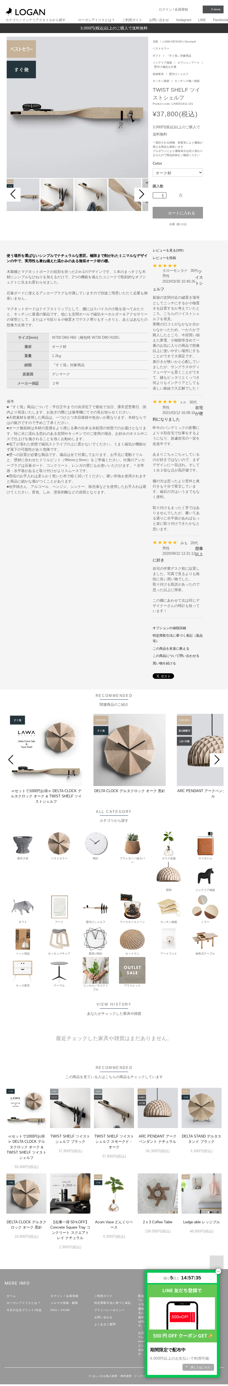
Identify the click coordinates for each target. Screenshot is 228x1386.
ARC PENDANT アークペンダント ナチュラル (158, 1139)
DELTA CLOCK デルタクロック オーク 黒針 (129, 791)
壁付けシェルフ (179, 74)
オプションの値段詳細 (169, 628)
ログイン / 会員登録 (174, 9)
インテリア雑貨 (163, 62)
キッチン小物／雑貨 (187, 80)
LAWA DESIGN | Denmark (179, 41)
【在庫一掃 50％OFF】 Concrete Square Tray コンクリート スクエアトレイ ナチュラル (70, 1230)
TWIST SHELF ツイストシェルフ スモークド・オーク (114, 1141)
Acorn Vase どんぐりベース (114, 1224)
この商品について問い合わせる (176, 655)
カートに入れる (181, 212)
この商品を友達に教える (171, 648)
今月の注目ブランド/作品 (24, 1310)
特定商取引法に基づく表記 (112, 1302)
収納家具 (159, 74)
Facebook (220, 20)
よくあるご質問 (105, 1324)
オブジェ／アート (188, 62)
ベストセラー (161, 48)
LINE (202, 20)
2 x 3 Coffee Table (157, 1222)
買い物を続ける (164, 663)
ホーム (11, 1295)
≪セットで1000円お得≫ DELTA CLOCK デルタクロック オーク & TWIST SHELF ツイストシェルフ (46, 796)
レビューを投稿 (164, 258)
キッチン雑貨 (161, 80)
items (215, 9)
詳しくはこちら (200, 1367)
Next (141, 195)
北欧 (155, 41)
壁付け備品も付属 (165, 66)
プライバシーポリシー (109, 1310)
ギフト (157, 55)
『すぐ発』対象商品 (178, 55)
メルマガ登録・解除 (64, 1302)
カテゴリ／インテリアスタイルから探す (36, 20)
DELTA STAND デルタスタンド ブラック (201, 1139)
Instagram (183, 20)
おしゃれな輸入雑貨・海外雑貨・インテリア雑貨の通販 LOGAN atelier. (138, 1376)
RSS (54, 1310)
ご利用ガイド (132, 20)
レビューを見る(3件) (168, 250)
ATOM (65, 1310)
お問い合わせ (159, 20)
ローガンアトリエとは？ (96, 20)
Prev (14, 195)
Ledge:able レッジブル (201, 1222)
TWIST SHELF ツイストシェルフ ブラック (70, 1139)
